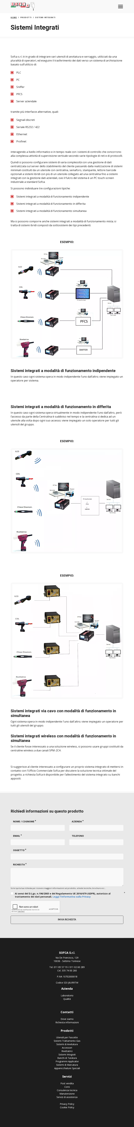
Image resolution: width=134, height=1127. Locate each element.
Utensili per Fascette (67, 1037)
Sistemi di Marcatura (67, 1064)
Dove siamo (67, 1018)
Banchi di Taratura (67, 1057)
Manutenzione (67, 1093)
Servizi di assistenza (67, 1097)
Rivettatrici (67, 1051)
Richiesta (19, 864)
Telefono (78, 835)
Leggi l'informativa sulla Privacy (72, 896)
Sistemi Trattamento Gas (67, 1040)
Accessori (67, 1047)
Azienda (77, 821)
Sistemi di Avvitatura (67, 1044)
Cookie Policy (67, 1107)
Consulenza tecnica (67, 1090)
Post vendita (67, 1083)
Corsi (67, 1086)
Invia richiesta (67, 920)
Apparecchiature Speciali (67, 1068)
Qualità (67, 998)
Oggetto (19, 850)
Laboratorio (67, 995)
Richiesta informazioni (67, 1022)
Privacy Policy (67, 1103)
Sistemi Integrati (67, 1054)
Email (16, 835)
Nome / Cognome (23, 821)
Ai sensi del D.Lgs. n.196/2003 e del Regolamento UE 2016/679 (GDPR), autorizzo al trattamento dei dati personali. (62, 895)
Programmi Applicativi (67, 1061)
